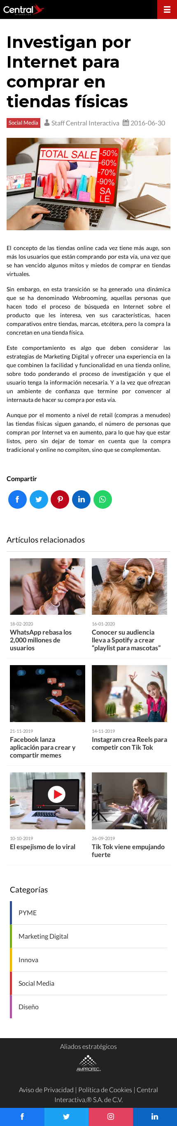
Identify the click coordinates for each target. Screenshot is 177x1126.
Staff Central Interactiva (84, 123)
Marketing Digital (43, 936)
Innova (28, 959)
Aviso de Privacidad (46, 1089)
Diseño (29, 1006)
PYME (28, 912)
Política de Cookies (105, 1089)
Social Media (23, 122)
